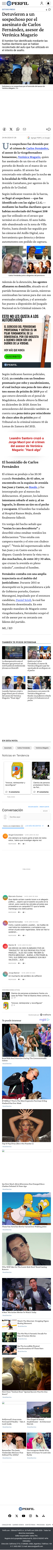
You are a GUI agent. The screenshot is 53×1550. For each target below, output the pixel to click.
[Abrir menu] (4, 3)
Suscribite (13, 356)
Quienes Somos (18, 1525)
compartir (35, 844)
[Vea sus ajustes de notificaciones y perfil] (48, 3)
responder (12, 844)
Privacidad (41, 1525)
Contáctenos (30, 1525)
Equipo (48, 1525)
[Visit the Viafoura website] (45, 1015)
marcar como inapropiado (44, 845)
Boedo (33, 487)
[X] (16, 1516)
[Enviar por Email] (24, 129)
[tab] (13, 826)
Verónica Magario (29, 157)
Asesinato (8, 748)
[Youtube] (23, 1516)
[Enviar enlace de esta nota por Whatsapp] (17, 129)
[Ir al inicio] (17, 3)
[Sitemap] (43, 1516)
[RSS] (37, 1516)
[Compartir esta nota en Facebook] (4, 129)
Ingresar (41, 3)
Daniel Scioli (23, 600)
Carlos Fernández (37, 148)
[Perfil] (26, 1510)
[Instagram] (30, 1516)
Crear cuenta (44, 806)
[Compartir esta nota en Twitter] (11, 129)
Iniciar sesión (33, 806)
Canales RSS (6, 1525)
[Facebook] (9, 1516)
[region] (26, 911)
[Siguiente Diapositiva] (49, 777)
